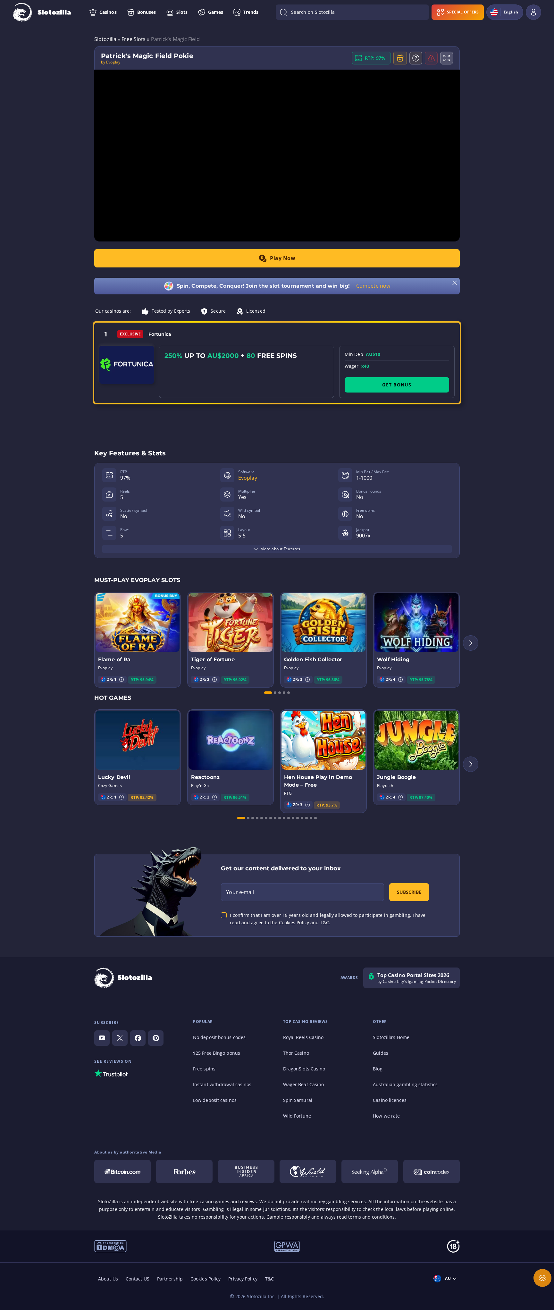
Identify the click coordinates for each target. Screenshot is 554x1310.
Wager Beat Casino (303, 1084)
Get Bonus (396, 385)
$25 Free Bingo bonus (216, 1053)
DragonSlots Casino (304, 1069)
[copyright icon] (110, 1245)
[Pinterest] (156, 1038)
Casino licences (390, 1100)
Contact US (137, 1279)
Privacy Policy (242, 1279)
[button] (121, 679)
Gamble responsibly (288, 1217)
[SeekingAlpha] (369, 1171)
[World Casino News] (308, 1171)
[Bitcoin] (122, 1171)
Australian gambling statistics (405, 1084)
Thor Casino (296, 1053)
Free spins (204, 1069)
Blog (377, 1069)
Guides (380, 1053)
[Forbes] (184, 1171)
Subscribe (409, 892)
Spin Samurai (297, 1100)
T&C (269, 1279)
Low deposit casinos (215, 1100)
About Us (108, 1279)
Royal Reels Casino (303, 1037)
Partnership (170, 1279)
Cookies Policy (205, 1279)
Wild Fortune (297, 1116)
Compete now (373, 285)
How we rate (386, 1116)
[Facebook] (138, 1038)
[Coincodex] (431, 1171)
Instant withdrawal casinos (222, 1084)
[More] (542, 1278)
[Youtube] (102, 1038)
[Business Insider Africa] (246, 1171)
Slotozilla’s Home (391, 1037)
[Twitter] (120, 1038)
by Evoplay (110, 62)
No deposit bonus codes (219, 1037)
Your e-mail (240, 892)
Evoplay (247, 477)
